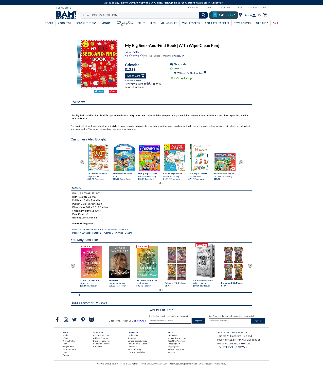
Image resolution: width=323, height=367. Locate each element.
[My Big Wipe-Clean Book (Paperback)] (149, 158)
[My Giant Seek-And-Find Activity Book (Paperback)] (98, 157)
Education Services (101, 343)
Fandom (66, 355)
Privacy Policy (220, 363)
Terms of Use (191, 363)
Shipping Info (173, 346)
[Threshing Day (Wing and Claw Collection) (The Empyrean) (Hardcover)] (205, 261)
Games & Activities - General (118, 232)
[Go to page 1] (160, 183)
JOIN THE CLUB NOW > (232, 347)
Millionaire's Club (257, 7)
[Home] (65, 15)
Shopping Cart (174, 343)
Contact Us (133, 346)
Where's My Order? (177, 349)
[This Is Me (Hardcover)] (119, 262)
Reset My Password (176, 341)
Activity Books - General (116, 229)
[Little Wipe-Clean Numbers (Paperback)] (199, 157)
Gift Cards (225, 7)
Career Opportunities (137, 341)
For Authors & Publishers (139, 343)
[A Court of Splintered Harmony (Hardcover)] (91, 262)
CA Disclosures (205, 363)
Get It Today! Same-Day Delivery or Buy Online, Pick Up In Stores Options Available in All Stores (163, 2)
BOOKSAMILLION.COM (158, 363)
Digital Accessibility (136, 352)
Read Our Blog (134, 349)
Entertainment (69, 349)
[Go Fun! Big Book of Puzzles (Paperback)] (174, 157)
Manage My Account (177, 338)
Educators (193, 7)
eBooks (66, 338)
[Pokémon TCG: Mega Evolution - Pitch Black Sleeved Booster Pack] (233, 263)
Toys (65, 352)
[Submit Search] (203, 15)
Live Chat (140, 320)
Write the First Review (173, 56)
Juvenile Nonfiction (91, 229)
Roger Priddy (133, 52)
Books (75, 229)
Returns (171, 352)
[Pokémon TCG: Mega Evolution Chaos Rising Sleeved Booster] (176, 263)
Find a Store (133, 335)
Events (209, 7)
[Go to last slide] (82, 162)
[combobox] (146, 15)
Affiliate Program (101, 338)
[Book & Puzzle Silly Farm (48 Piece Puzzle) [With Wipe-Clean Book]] (225, 162)
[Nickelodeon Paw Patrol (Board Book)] (124, 157)
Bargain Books (69, 346)
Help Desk (172, 335)
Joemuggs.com (177, 363)
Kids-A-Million (69, 341)
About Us (132, 338)
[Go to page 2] (162, 183)
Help (239, 7)
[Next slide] (241, 162)
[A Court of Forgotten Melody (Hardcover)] (147, 262)
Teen (65, 343)
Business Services (101, 341)
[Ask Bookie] (223, 15)
